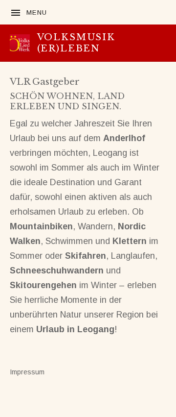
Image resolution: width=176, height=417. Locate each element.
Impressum (27, 372)
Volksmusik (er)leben (76, 42)
